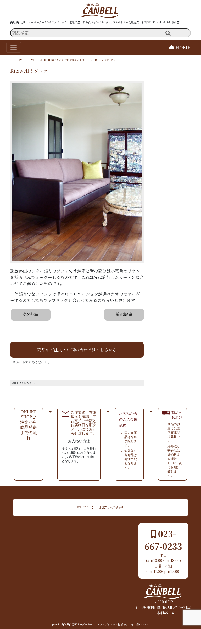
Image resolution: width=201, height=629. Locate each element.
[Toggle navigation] (13, 47)
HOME (182, 47)
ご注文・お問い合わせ (102, 507)
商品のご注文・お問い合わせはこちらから (77, 350)
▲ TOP (182, 490)
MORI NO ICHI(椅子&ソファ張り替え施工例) (59, 60)
